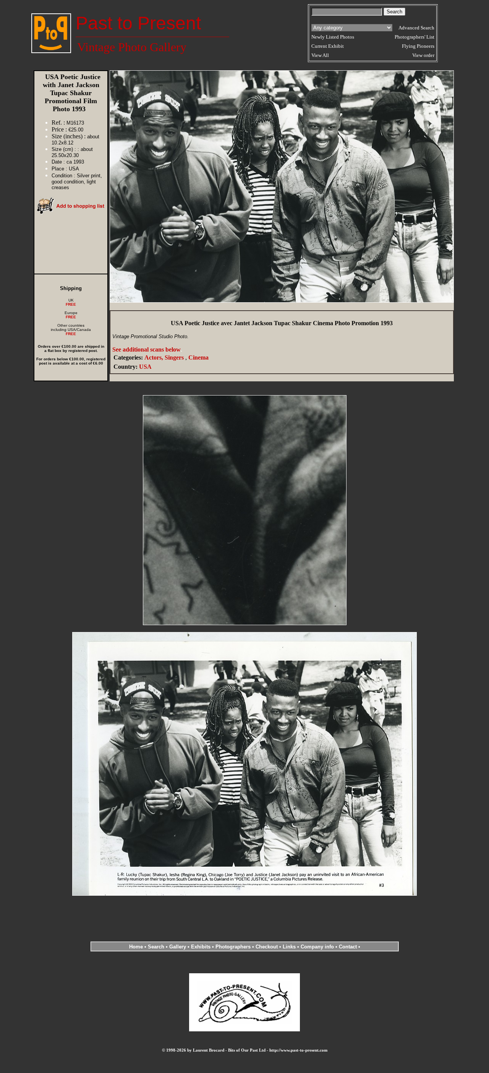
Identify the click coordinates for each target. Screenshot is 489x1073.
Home (136, 947)
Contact (348, 947)
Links (289, 947)
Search (156, 947)
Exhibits (200, 947)
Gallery (177, 947)
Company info (318, 947)
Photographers (233, 947)
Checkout (267, 947)
